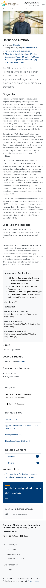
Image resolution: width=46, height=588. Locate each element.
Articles (11, 457)
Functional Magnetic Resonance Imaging (21, 60)
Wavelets (33, 54)
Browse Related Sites (15, 559)
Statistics (17, 45)
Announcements (14, 554)
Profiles (12, 9)
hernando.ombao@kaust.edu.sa (17, 51)
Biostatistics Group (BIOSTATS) (17, 441)
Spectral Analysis (22, 54)
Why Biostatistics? (12, 377)
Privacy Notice (33, 581)
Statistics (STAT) (11, 419)
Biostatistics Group (29, 48)
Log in (9, 569)
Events (11, 463)
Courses (21, 361)
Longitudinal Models (13, 57)
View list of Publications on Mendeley (20, 477)
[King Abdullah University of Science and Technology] (10, 3)
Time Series (9, 54)
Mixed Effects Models (30, 57)
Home (5, 9)
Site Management (11, 565)
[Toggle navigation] (43, 4)
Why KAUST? (10, 373)
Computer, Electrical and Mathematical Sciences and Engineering (31, 4)
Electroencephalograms (14, 62)
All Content (11, 549)
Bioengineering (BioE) (13, 435)
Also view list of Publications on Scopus (21, 474)
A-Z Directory (9, 545)
